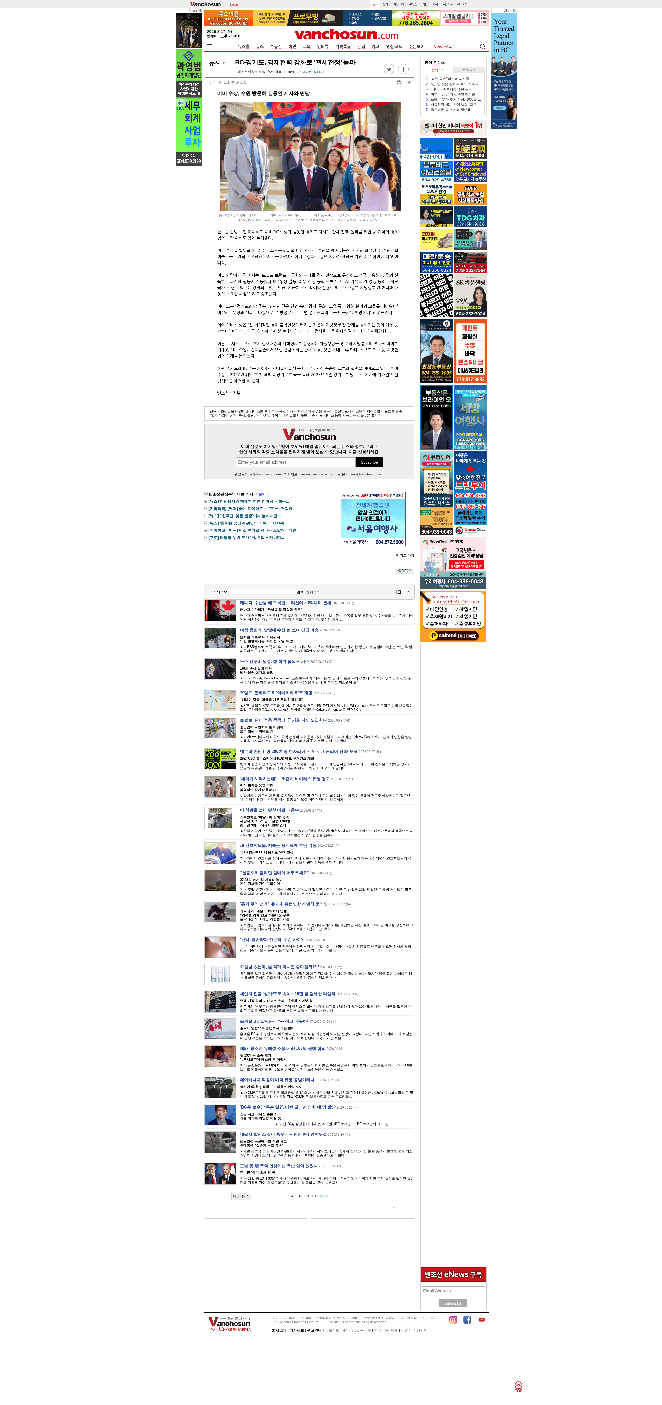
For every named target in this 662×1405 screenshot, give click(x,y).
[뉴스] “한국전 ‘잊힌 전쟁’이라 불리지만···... (246, 516)
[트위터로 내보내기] (389, 73)
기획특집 (343, 47)
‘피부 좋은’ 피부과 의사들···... (450, 79)
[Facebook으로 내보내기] (403, 73)
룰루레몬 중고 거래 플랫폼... (450, 110)
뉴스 (260, 47)
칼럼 (361, 47)
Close (193, 11)
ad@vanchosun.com (265, 474)
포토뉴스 (469, 70)
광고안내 (314, 1330)
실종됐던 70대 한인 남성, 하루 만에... (454, 105)
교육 (307, 47)
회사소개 (279, 1330)
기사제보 (297, 1330)
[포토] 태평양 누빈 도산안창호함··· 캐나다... (246, 538)
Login (234, 4)
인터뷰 (323, 47)
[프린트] (398, 82)
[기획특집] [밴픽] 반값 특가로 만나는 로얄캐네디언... (253, 530)
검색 (300, 592)
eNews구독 (441, 47)
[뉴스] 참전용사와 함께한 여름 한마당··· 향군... (248, 501)
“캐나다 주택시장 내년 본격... (450, 89)
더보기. (261, 494)
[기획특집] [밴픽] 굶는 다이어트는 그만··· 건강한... (252, 509)
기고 (375, 47)
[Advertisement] (256, 1262)
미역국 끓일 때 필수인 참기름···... (454, 94)
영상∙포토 (394, 47)
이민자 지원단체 (414, 1330)
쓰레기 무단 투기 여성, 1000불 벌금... (454, 99)
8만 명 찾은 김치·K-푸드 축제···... (453, 84)
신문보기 (417, 47)
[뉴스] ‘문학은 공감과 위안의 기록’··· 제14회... (248, 523)
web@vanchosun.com (367, 474)
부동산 (276, 47)
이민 (292, 47)
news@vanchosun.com (276, 72)
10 (316, 1196)
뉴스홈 (244, 47)
